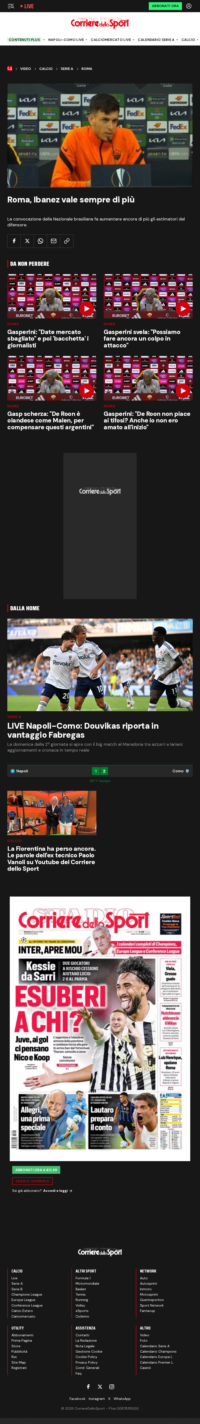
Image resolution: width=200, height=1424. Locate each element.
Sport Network (152, 1305)
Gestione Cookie (89, 1351)
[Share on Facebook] (14, 241)
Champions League (26, 1294)
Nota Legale (85, 1346)
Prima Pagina (21, 1340)
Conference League (27, 1305)
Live (29, 6)
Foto (144, 1340)
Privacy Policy (87, 1362)
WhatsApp (122, 1398)
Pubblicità (19, 1351)
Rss (14, 1357)
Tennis (81, 1294)
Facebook (77, 1398)
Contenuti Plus (24, 40)
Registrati (19, 1368)
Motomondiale (87, 1283)
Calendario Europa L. (156, 1357)
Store (15, 1346)
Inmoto (146, 1289)
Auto (144, 1278)
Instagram (97, 1398)
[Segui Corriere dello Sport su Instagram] (112, 1387)
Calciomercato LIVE (111, 40)
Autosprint (148, 1283)
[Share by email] (53, 241)
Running (82, 1300)
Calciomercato (23, 1316)
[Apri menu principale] (10, 6)
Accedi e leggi (55, 1190)
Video (25, 69)
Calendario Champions (158, 1351)
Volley (80, 1305)
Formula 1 (83, 1278)
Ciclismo (82, 1316)
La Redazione (86, 1340)
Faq (78, 1373)
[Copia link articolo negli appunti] (66, 241)
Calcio (188, 40)
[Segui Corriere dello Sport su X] (100, 1387)
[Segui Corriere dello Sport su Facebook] (88, 1387)
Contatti (82, 1335)
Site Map (18, 1362)
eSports (82, 1311)
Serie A (67, 69)
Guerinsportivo (152, 1300)
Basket (81, 1289)
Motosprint (149, 1294)
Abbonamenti (22, 1335)
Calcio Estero (22, 1311)
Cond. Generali (87, 1368)
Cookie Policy (86, 1357)
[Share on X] (27, 241)
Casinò (145, 1368)
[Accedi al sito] (189, 6)
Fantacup (147, 1311)
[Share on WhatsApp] (40, 241)
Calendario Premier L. (157, 1362)
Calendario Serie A (156, 40)
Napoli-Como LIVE (66, 40)
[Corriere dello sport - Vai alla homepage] (100, 23)
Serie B (16, 1289)
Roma (86, 69)
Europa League (23, 1300)
